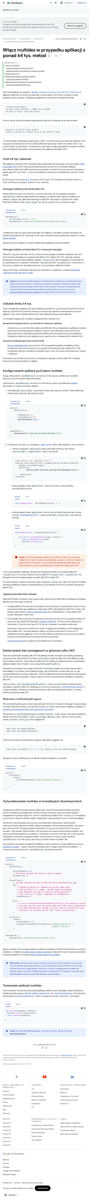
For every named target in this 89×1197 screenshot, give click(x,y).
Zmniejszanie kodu (14, 641)
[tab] (10, 210)
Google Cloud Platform (11, 1171)
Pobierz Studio (37, 1136)
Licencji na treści (66, 1055)
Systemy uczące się (39, 1093)
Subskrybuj (43, 1188)
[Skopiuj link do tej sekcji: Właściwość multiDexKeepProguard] (43, 699)
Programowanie (24, 39)
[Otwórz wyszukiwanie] (51, 2)
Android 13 (7, 1138)
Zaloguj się (81, 3)
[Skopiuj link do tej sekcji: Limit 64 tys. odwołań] (33, 159)
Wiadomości (7, 1106)
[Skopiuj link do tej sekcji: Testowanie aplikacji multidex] (44, 985)
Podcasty (6, 1113)
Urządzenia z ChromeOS (69, 1096)
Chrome (6, 1163)
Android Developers (9, 39)
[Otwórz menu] (3, 3)
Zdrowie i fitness (37, 1096)
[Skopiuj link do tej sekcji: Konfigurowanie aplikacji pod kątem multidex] (65, 371)
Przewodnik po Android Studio (43, 1125)
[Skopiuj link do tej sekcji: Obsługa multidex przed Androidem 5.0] (46, 189)
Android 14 (7, 1134)
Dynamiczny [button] (11, 210)
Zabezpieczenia (9, 1098)
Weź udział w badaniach (69, 1134)
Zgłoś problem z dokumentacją (71, 1127)
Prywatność (36, 1104)
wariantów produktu (11, 847)
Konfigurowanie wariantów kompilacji (44, 955)
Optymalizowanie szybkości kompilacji (36, 952)
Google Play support (67, 1130)
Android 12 (7, 1141)
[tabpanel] (44, 220)
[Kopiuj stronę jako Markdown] (56, 56)
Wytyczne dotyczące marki (32, 1183)
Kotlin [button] (23, 210)
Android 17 (7, 1123)
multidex (73, 383)
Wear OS (63, 1093)
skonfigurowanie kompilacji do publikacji (25, 292)
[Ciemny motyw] (84, 104)
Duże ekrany (64, 1089)
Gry (33, 1089)
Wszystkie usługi (9, 1174)
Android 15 (7, 1130)
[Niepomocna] (84, 39)
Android (6, 1091)
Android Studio (11, 10)
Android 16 (7, 1127)
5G (33, 1107)
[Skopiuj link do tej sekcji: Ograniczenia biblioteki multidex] (39, 594)
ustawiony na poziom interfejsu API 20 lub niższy (55, 92)
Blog (4, 1110)
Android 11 (7, 1145)
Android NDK (36, 1140)
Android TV (64, 1104)
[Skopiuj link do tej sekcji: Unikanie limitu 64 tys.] (34, 304)
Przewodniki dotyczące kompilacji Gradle (20, 42)
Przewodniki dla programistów (43, 1129)
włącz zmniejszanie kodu (37, 612)
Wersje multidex (9, 238)
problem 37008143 (48, 621)
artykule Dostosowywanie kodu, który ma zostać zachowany (28, 709)
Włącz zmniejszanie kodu (17, 345)
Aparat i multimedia (39, 1100)
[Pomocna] (81, 39)
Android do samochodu (69, 1100)
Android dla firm (9, 1095)
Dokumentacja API (38, 1133)
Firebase (6, 1167)
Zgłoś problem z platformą (70, 1123)
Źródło (5, 1102)
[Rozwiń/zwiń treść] (17, 62)
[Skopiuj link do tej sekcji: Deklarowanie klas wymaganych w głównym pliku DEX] (77, 650)
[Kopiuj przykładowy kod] (84, 214)
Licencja (17, 1183)
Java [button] (27, 497)
